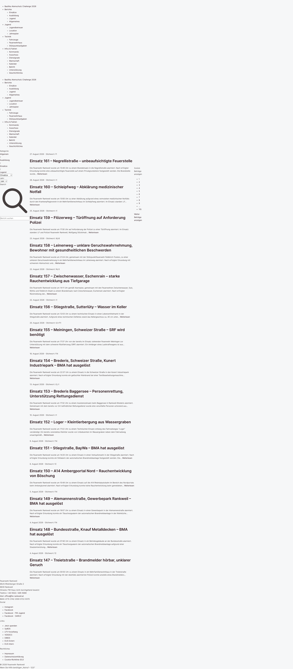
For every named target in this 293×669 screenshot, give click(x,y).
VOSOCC (8, 635)
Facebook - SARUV (13, 616)
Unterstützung (15, 70)
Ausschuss (13, 55)
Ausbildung (14, 15)
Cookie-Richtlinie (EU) (14, 659)
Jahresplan (14, 33)
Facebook (9, 610)
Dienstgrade (14, 58)
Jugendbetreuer (16, 27)
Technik (8, 36)
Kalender (13, 64)
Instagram (9, 607)
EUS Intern (9, 644)
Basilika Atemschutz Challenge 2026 (20, 6)
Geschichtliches (16, 73)
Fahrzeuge (13, 39)
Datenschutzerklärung (14, 656)
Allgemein (4, 154)
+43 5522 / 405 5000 (17, 593)
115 (140, 209)
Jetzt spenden (11, 626)
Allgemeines (14, 21)
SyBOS (7, 629)
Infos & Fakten (11, 49)
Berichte (8, 9)
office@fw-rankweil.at (14, 596)
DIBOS (7, 638)
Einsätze (12, 12)
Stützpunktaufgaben (18, 46)
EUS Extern (9, 641)
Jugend (12, 18)
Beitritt (12, 67)
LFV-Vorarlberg (11, 632)
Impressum (9, 653)
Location (13, 30)
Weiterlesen (42, 174)
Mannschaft (14, 61)
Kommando (14, 52)
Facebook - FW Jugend (15, 613)
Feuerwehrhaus (15, 42)
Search (3, 184)
